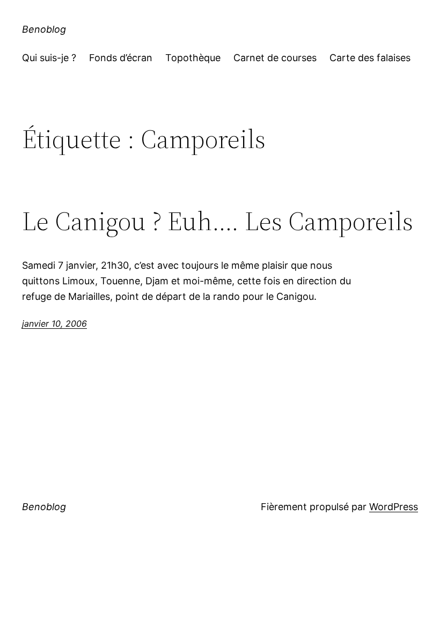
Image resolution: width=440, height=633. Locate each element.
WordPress (393, 506)
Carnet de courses (275, 57)
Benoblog (44, 29)
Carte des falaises (369, 57)
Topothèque (193, 57)
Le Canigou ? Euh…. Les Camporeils (217, 221)
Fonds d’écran (120, 57)
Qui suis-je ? (49, 57)
